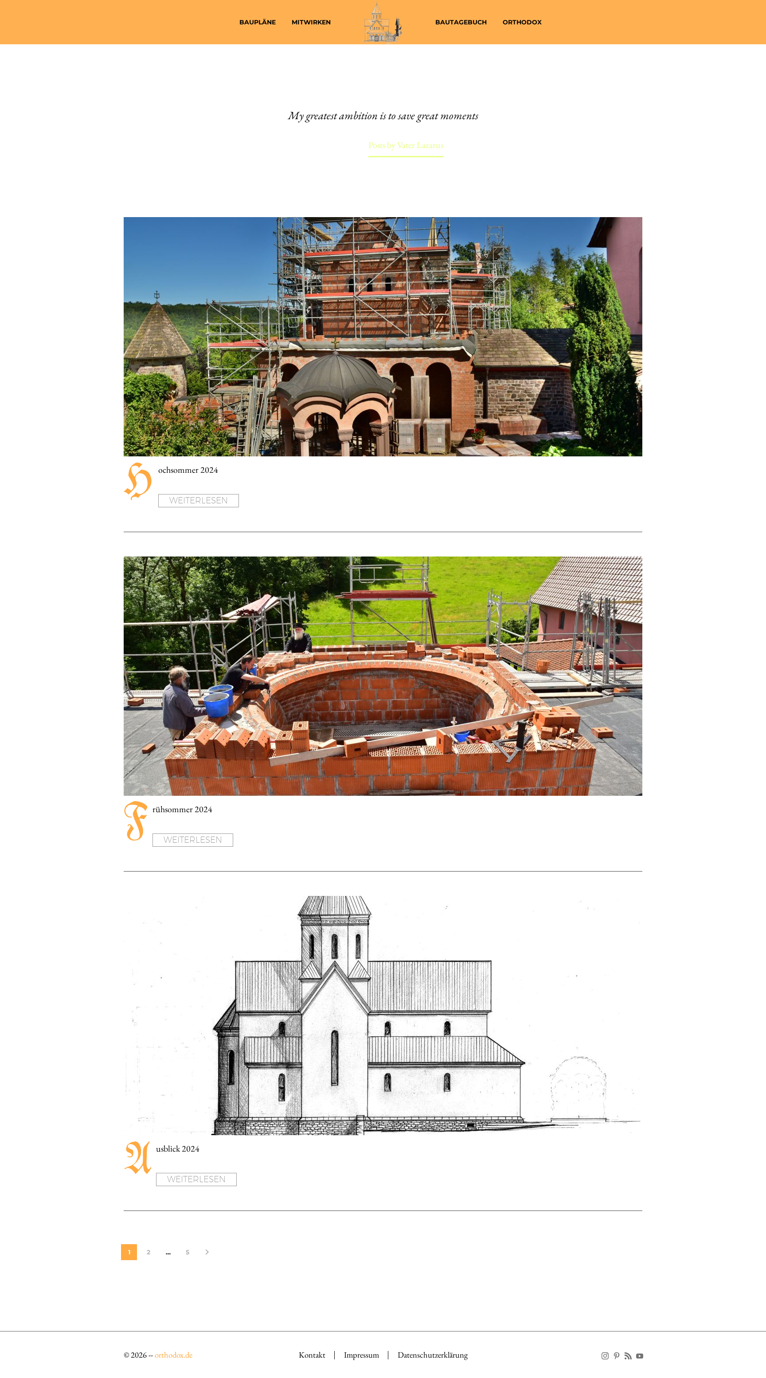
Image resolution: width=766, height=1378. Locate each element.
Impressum (361, 1355)
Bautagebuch (461, 22)
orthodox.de (173, 1354)
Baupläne (257, 22)
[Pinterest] (616, 1355)
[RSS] (628, 1355)
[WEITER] (207, 1252)
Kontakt (312, 1355)
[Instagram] (605, 1355)
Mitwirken (311, 22)
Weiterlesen (198, 500)
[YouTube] (639, 1355)
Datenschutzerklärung (433, 1355)
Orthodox (522, 22)
